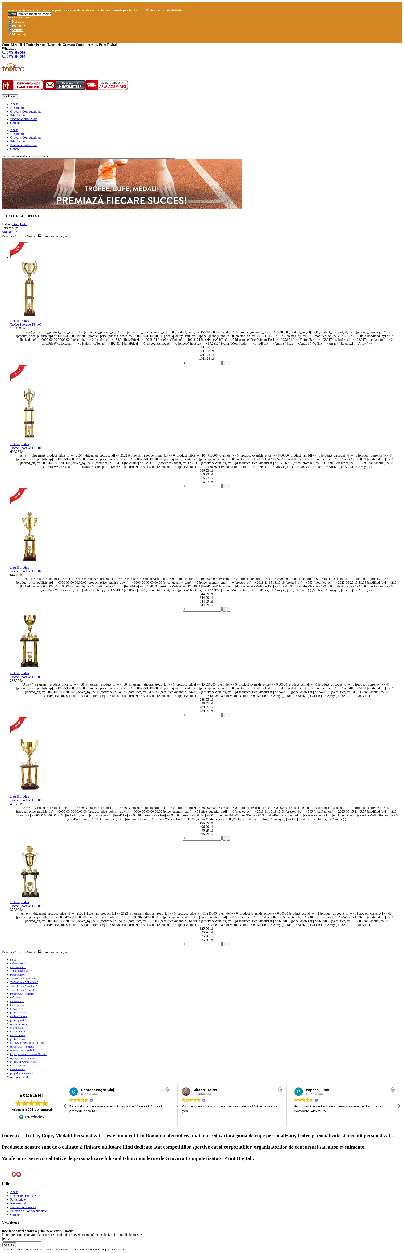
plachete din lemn (18, 1016)
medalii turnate (17, 1035)
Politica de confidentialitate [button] (164, 10)
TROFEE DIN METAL (22, 971)
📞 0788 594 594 (13, 56)
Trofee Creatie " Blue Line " (24, 982)
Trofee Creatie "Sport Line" (23, 978)
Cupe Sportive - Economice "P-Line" (28, 1054)
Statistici (17, 30)
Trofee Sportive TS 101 (25, 448)
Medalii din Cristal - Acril (23, 1061)
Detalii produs (19, 320)
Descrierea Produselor (24, 1196)
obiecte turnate (17, 1027)
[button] (399, 1106)
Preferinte (18, 26)
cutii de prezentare (19, 1024)
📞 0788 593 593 (13, 52)
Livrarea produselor (23, 1207)
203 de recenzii (40, 1109)
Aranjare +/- (10, 231)
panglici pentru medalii (21, 1073)
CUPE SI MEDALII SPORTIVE (27, 1042)
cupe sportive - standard (22, 1050)
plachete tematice (18, 1012)
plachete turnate (17, 1039)
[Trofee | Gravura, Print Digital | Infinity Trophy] (13, 71)
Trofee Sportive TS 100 (25, 324)
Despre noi (17, 107)
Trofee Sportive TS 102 (25, 571)
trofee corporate (18, 967)
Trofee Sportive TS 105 (25, 906)
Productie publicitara (23, 119)
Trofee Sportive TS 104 (25, 800)
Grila (15, 224)
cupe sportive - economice (23, 1058)
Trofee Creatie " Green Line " (24, 989)
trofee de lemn (17, 1001)
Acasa (14, 104)
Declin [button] (12, 14)
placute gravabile (18, 1020)
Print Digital (18, 115)
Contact (15, 123)
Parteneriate (18, 1199)
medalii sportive (18, 1065)
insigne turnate (17, 1031)
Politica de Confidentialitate (28, 1211)
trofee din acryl (17, 974)
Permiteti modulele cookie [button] (34, 14)
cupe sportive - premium (22, 1046)
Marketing (19, 34)
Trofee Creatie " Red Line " (23, 986)
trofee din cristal (18, 963)
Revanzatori (18, 1203)
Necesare (18, 21)
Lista (23, 224)
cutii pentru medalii (19, 1076)
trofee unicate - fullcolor (22, 993)
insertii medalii (17, 1069)
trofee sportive (17, 1005)
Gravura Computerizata (25, 111)
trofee (13, 959)
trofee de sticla (17, 997)
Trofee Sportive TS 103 (25, 677)
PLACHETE (16, 1008)
